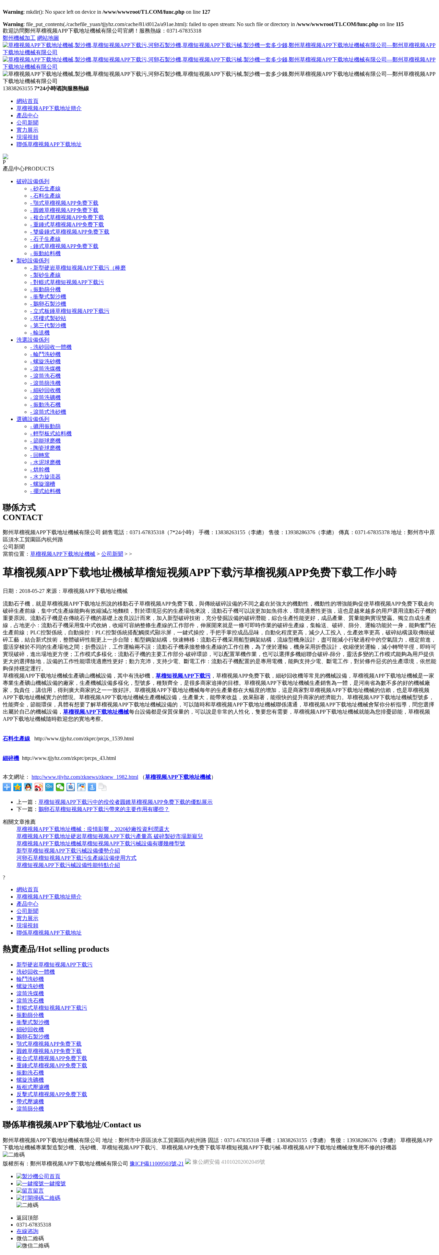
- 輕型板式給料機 (51, 433)
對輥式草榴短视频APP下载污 (51, 1008)
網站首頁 (27, 101)
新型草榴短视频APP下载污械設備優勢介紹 (68, 851)
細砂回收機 (30, 1029)
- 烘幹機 (40, 469)
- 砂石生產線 (45, 188)
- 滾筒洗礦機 (45, 397)
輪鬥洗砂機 (30, 979)
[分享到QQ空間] (17, 787)
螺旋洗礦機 (30, 1080)
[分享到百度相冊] (81, 787)
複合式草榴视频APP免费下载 (51, 1058)
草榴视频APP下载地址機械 (62, 554)
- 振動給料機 (45, 253)
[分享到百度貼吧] (71, 787)
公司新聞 (27, 123)
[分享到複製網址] (102, 787)
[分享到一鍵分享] (92, 787)
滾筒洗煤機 (30, 993)
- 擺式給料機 (45, 491)
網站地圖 (48, 38)
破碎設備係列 (32, 181)
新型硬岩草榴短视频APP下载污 (54, 964)
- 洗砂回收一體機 (51, 347)
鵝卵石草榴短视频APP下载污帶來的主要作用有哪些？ (103, 809)
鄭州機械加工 (19, 38)
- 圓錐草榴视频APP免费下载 (64, 210)
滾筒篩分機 (30, 1109)
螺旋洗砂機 (30, 986)
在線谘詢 (27, 1231)
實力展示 (27, 130)
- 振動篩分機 (45, 289)
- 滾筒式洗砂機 (48, 412)
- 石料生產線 (45, 196)
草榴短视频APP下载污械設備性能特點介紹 (68, 865)
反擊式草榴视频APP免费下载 (51, 1094)
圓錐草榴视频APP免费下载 (49, 1051)
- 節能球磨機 (45, 441)
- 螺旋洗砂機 (45, 361)
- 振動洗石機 (45, 405)
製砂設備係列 (32, 260)
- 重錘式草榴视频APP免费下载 (67, 224)
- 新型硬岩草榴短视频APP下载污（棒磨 (78, 268)
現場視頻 (27, 137)
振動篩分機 (30, 1015)
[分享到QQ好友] (28, 787)
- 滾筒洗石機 (45, 376)
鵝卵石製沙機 (32, 1037)
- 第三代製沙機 (48, 325)
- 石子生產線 (45, 239)
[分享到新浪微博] (39, 787)
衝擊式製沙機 (32, 1022)
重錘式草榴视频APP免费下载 (51, 1065)
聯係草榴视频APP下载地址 (49, 144)
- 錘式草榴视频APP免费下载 (64, 246)
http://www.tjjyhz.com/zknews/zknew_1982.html (85, 777)
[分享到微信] (60, 787)
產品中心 (27, 115)
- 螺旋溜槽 (42, 484)
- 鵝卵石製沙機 (48, 304)
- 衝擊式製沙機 (48, 297)
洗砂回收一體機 (35, 972)
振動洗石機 (30, 1073)
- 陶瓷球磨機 (45, 448)
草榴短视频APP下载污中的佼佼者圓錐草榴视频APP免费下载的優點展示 (125, 802)
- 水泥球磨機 (45, 462)
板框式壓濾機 (32, 1087)
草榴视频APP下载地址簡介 (49, 108)
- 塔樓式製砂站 (48, 318)
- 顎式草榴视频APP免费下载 (64, 203)
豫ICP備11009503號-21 (157, 1163)
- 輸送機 (40, 333)
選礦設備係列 (32, 419)
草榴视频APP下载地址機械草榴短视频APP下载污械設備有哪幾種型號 (100, 843)
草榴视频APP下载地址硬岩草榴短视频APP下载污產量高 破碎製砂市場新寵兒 (109, 836)
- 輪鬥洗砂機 (45, 354)
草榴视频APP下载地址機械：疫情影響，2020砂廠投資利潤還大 (92, 829)
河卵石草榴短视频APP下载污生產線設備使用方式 (76, 858)
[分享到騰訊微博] (49, 787)
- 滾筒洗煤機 (45, 369)
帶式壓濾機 (30, 1101)
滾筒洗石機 (30, 1001)
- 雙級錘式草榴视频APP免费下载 (69, 232)
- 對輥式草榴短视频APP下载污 (67, 282)
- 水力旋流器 (45, 477)
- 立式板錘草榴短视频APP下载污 (69, 311)
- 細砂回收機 (45, 390)
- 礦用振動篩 (45, 426)
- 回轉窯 (40, 455)
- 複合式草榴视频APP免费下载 (67, 217)
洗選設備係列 (32, 340)
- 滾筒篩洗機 (45, 383)
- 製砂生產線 (45, 275)
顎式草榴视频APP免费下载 (49, 1044)
